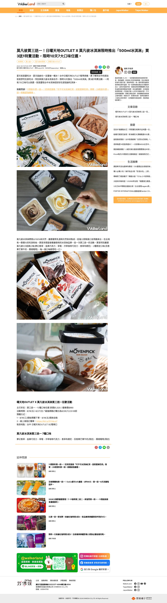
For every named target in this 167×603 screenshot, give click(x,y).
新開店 (80, 10)
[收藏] (96, 67)
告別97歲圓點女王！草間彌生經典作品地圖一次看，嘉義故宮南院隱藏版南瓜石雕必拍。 (132, 129)
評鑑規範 (63, 580)
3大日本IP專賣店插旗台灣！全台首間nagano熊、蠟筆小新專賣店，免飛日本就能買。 (132, 186)
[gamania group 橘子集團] (141, 598)
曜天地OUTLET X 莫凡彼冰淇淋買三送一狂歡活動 (132, 112)
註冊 (138, 4)
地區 (68, 10)
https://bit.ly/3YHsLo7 (46, 421)
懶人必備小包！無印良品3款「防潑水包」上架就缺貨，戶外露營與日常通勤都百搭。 (132, 171)
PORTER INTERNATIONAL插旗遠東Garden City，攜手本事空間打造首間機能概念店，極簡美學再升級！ (132, 191)
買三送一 (29, 61)
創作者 (106, 10)
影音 (57, 10)
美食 (21, 10)
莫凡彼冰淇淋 (40, 61)
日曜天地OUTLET (54, 61)
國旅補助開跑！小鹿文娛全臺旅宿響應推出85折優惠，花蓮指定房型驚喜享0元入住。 (132, 149)
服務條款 (44, 580)
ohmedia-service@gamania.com (136, 201)
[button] (130, 4)
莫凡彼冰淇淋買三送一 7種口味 (127, 117)
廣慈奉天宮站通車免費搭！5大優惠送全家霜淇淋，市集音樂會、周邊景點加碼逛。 (132, 166)
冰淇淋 (20, 61)
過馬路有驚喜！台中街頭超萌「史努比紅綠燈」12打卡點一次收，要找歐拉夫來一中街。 (132, 139)
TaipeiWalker (141, 10)
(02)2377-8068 (55, 584)
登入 (146, 4)
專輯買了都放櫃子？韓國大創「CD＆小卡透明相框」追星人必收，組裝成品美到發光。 (132, 176)
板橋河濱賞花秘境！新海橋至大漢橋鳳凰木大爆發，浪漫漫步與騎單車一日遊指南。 (132, 134)
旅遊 (32, 10)
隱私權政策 (54, 580)
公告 (37, 580)
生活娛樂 (44, 10)
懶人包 (93, 10)
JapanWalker (122, 10)
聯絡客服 (72, 580)
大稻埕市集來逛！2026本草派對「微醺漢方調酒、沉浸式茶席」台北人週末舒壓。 (132, 181)
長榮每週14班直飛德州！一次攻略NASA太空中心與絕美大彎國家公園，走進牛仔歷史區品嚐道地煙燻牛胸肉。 (132, 144)
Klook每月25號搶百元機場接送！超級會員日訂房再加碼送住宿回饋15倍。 (132, 154)
